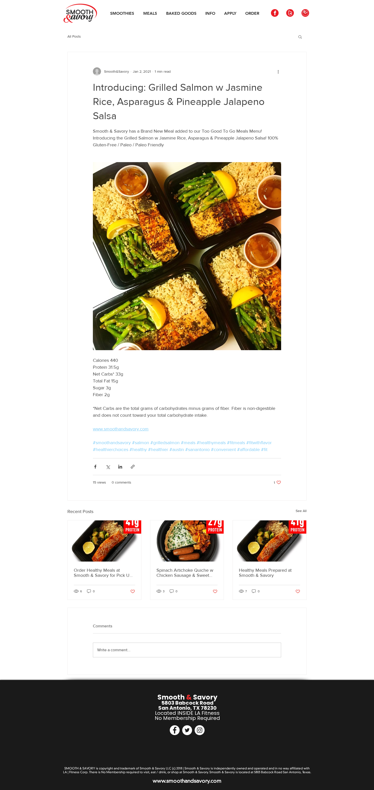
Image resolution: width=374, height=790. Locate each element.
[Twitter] (187, 730)
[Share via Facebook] (95, 466)
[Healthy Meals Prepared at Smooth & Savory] (269, 541)
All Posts (74, 36)
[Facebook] (175, 730)
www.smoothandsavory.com (187, 781)
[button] (300, 37)
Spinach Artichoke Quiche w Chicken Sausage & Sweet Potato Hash (184, 573)
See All (301, 511)
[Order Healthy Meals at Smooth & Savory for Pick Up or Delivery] (104, 541)
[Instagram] (200, 730)
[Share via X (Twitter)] (107, 466)
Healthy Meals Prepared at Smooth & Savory (265, 573)
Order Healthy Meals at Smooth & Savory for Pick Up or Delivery (103, 573)
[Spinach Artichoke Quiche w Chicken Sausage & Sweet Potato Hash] (187, 541)
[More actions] (278, 71)
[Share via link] (132, 466)
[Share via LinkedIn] (120, 466)
